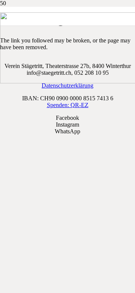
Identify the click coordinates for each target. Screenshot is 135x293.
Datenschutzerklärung (67, 85)
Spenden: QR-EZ (67, 105)
